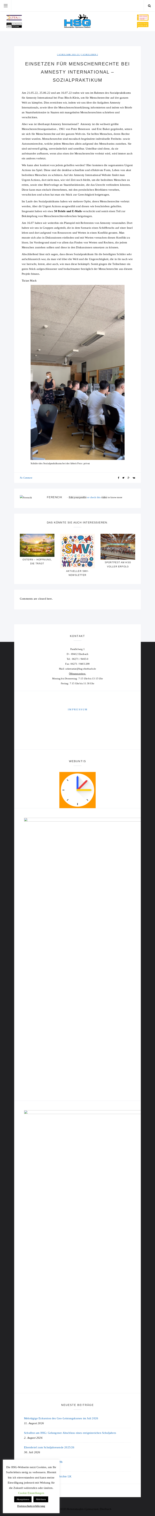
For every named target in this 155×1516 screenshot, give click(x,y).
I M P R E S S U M (77, 709)
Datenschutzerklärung (31, 1506)
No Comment (26, 477)
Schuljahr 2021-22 (69, 55)
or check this (85, 497)
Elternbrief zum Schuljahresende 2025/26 (49, 1447)
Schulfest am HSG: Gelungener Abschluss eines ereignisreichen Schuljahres (70, 1432)
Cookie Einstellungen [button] (31, 1493)
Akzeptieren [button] (22, 1499)
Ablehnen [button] (41, 1499)
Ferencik (54, 497)
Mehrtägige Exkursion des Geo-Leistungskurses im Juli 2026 (61, 1418)
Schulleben (89, 55)
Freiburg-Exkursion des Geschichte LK (47, 1476)
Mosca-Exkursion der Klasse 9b (43, 1461)
